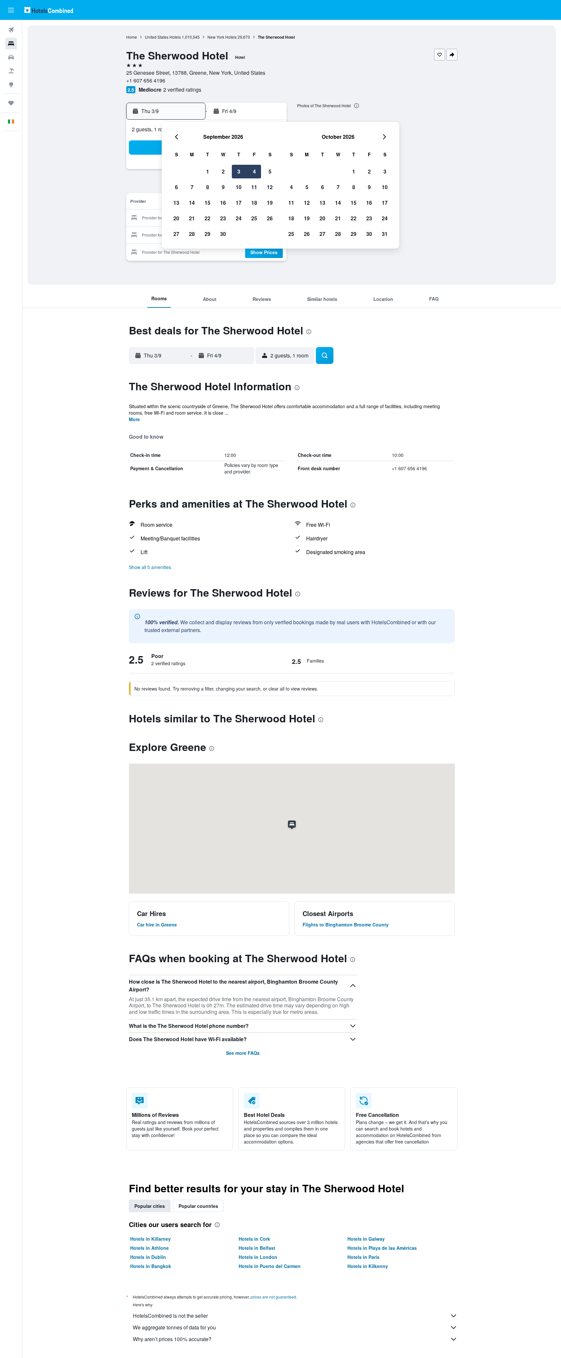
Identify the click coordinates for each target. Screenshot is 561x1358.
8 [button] (207, 187)
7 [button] (192, 187)
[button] (11, 10)
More (134, 419)
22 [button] (207, 218)
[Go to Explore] (11, 84)
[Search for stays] (11, 43)
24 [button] (239, 218)
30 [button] (223, 234)
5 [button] (269, 171)
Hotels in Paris (363, 1257)
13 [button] (176, 202)
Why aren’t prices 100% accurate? (172, 1339)
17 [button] (239, 202)
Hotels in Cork (254, 1238)
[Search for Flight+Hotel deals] (11, 70)
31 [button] (385, 234)
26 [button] (270, 218)
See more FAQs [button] (243, 1053)
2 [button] (223, 171)
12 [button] (270, 187)
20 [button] (176, 218)
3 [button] (238, 171)
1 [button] (207, 171)
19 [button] (270, 202)
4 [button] (254, 171)
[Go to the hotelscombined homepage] (48, 10)
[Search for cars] (11, 57)
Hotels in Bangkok (150, 1266)
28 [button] (192, 234)
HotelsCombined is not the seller (170, 1315)
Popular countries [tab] (198, 1206)
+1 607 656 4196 (145, 80)
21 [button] (192, 218)
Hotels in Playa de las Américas (382, 1248)
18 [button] (254, 202)
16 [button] (223, 202)
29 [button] (207, 234)
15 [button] (207, 202)
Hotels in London (258, 1257)
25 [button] (254, 218)
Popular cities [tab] (149, 1206)
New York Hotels (222, 37)
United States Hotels (163, 37)
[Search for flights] (11, 29)
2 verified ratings (182, 89)
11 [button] (254, 187)
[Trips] (11, 103)
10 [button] (239, 187)
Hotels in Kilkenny (367, 1266)
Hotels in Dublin (148, 1257)
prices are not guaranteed (273, 1297)
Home (131, 37)
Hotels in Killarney (150, 1238)
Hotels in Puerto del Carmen (270, 1266)
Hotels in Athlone (149, 1248)
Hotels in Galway (366, 1238)
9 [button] (223, 187)
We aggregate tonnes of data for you (174, 1327)
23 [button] (223, 218)
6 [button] (176, 187)
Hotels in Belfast (257, 1248)
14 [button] (192, 202)
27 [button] (176, 234)
